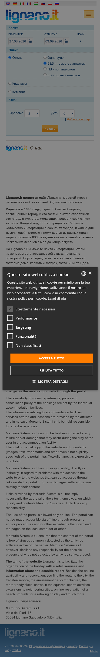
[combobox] (83, 273)
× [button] (90, 273)
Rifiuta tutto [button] (51, 370)
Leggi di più (57, 298)
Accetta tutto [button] (51, 358)
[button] (50, 381)
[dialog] (50, 328)
